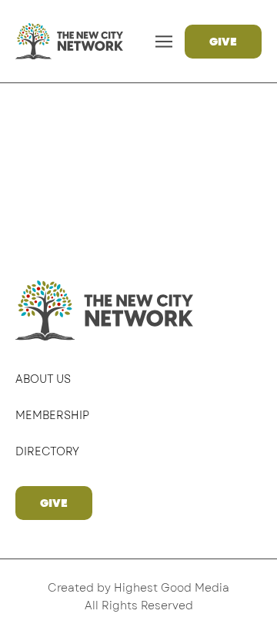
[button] (164, 41)
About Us (43, 379)
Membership (52, 415)
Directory (47, 451)
